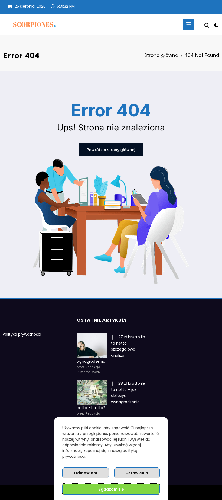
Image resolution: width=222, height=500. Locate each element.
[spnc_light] (216, 25)
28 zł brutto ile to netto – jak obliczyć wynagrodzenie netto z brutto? (111, 395)
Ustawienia (137, 473)
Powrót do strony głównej (111, 149)
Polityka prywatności (22, 334)
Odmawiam (85, 473)
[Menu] (188, 24)
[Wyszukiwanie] (207, 25)
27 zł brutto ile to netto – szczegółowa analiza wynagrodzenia (111, 349)
